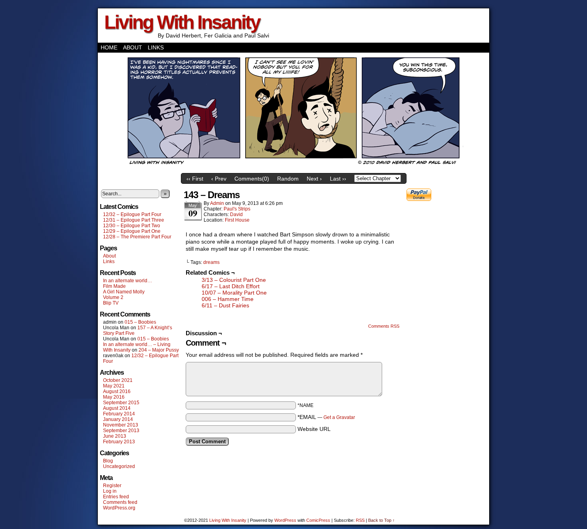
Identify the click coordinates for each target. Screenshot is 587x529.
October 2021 (118, 380)
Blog (108, 461)
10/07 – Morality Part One (234, 292)
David (236, 214)
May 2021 (114, 386)
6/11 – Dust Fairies (225, 305)
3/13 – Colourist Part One (234, 280)
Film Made (114, 286)
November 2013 (120, 425)
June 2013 (114, 436)
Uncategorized (119, 466)
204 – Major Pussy (159, 350)
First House (237, 220)
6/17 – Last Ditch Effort (231, 286)
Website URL (314, 429)
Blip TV (111, 303)
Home (109, 47)
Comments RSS (383, 326)
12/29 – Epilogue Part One (132, 231)
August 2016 (117, 391)
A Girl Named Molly (124, 292)
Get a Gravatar (339, 417)
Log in (110, 491)
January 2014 (118, 419)
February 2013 (119, 441)
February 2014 (119, 414)
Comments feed (120, 502)
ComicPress (318, 520)
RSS (360, 520)
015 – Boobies (140, 322)
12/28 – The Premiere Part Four (137, 237)
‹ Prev (218, 178)
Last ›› (338, 178)
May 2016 (114, 397)
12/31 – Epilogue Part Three (133, 220)
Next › (314, 178)
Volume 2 (113, 297)
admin (217, 203)
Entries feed (116, 497)
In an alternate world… (127, 280)
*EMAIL (326, 417)
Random (288, 178)
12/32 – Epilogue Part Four (132, 214)
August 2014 (117, 408)
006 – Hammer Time (228, 299)
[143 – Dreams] (293, 167)
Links (156, 47)
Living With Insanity (182, 22)
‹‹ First (194, 178)
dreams (211, 262)
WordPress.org (119, 508)
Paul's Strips (237, 209)
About (132, 47)
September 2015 (121, 402)
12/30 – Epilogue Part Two (131, 225)
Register (112, 485)
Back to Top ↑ (381, 520)
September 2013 (121, 430)
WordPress (285, 520)
